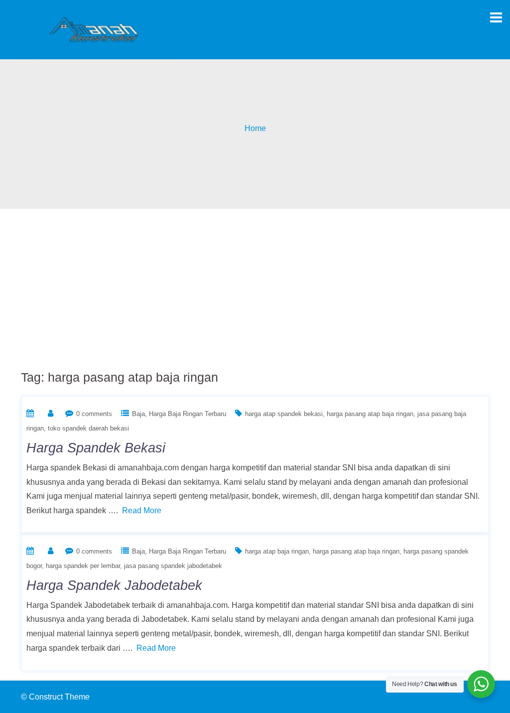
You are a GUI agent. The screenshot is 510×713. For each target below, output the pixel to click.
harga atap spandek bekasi (284, 414)
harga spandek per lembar (83, 566)
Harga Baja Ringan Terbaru (187, 414)
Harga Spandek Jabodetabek (114, 585)
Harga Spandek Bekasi (95, 447)
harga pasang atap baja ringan (370, 414)
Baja (138, 414)
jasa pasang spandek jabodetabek (173, 566)
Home (255, 128)
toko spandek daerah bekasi (88, 428)
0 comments (94, 414)
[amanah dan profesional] (94, 29)
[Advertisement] (255, 283)
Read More (141, 510)
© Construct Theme (55, 697)
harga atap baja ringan (277, 551)
